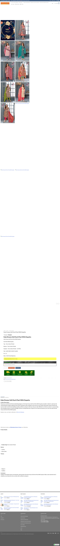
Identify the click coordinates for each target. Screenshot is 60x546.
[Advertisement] (30, 12)
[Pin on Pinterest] (9, 381)
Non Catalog (12, 4)
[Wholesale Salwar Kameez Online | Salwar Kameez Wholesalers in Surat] (5, 3)
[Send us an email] (46, 521)
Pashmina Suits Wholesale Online (44, 2)
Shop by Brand (20, 2)
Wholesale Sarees (17, 4)
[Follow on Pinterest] (48, 521)
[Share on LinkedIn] (10, 381)
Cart (1, 516)
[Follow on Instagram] (43, 521)
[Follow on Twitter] (44, 521)
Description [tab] (3, 397)
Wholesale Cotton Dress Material (35, 2)
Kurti (20, 4)
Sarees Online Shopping (15, 2)
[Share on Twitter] (6, 381)
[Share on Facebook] (4, 381)
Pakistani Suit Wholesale (26, 2)
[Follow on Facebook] (56, 0)
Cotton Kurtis (11, 330)
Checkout (2, 517)
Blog (50, 0)
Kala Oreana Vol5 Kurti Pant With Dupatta (10, 379)
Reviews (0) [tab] (7, 397)
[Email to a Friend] (7, 381)
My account (2, 519)
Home (4, 330)
